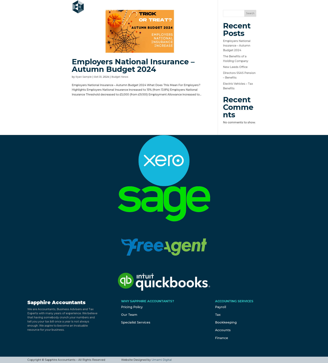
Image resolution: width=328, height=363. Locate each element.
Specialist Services (135, 322)
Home (160, 7)
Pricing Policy (132, 307)
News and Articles (241, 7)
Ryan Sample (84, 76)
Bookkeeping (226, 322)
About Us (176, 7)
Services (199, 7)
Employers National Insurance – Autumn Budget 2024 (133, 65)
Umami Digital (162, 359)
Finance (221, 338)
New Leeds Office (235, 67)
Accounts (222, 330)
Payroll (220, 307)
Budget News (119, 76)
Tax (218, 315)
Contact (216, 7)
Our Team (129, 315)
